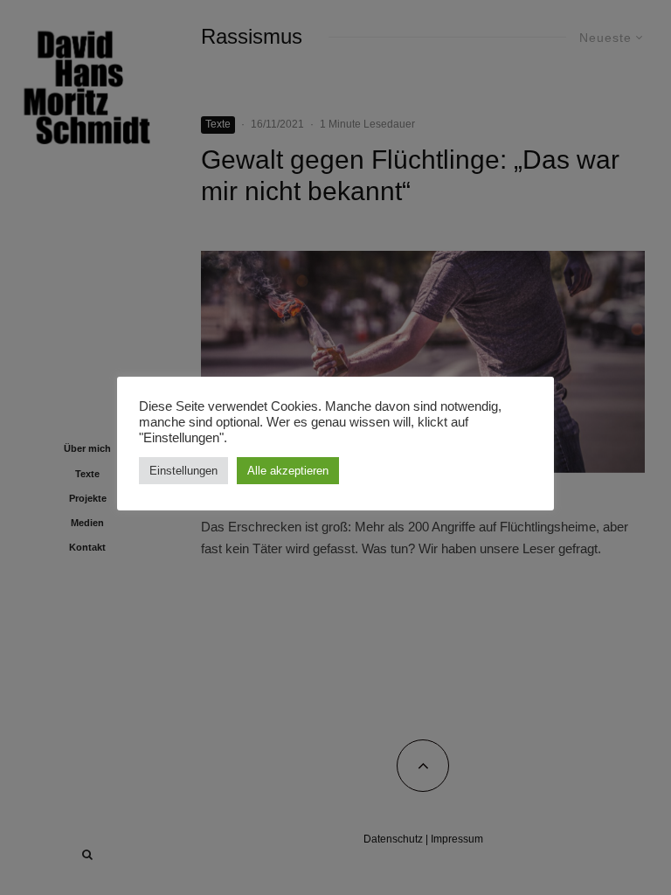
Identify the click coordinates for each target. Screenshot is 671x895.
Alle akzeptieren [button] (288, 470)
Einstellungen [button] (183, 470)
